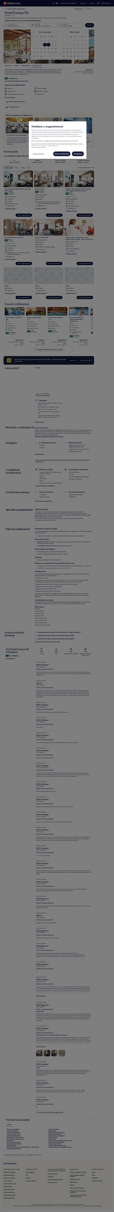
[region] (58, 140)
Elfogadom (78, 154)
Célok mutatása (38, 154)
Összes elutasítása (62, 154)
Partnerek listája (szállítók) (38, 147)
